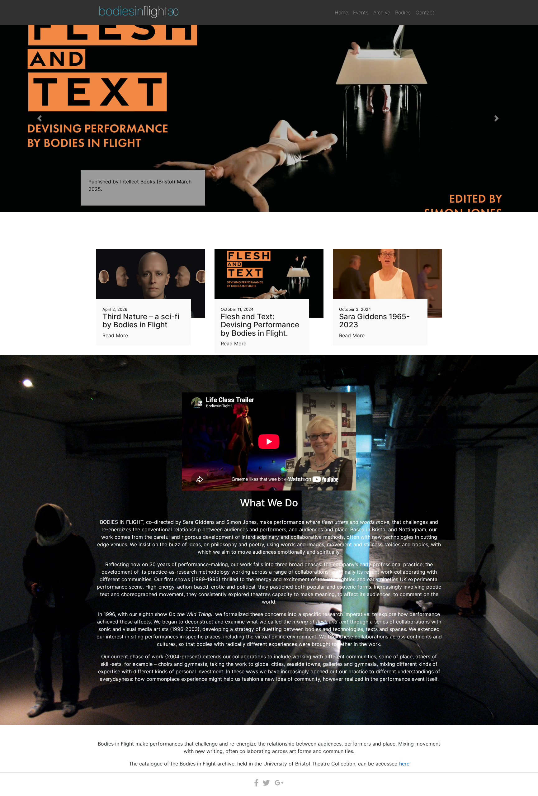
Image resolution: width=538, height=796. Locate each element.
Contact (425, 12)
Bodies (403, 12)
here (404, 763)
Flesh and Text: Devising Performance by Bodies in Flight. (260, 325)
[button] (40, 118)
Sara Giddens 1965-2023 (374, 320)
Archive (381, 12)
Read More (115, 335)
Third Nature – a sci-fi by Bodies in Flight (140, 320)
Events (360, 12)
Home (341, 12)
